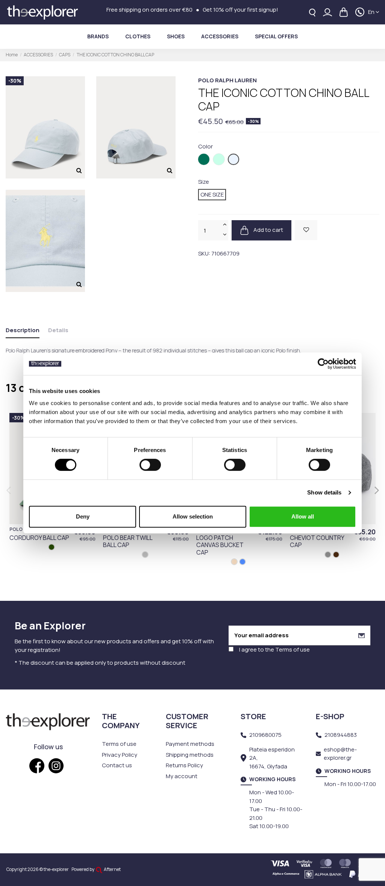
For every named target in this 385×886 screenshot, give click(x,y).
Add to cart (267, 230)
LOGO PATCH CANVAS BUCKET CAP (220, 545)
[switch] (150, 465)
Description (22, 330)
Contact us (117, 765)
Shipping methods (190, 755)
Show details (324, 492)
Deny (82, 516)
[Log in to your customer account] (327, 12)
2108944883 (340, 735)
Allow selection (193, 516)
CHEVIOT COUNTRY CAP (317, 541)
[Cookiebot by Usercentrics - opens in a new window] (323, 363)
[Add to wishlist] (306, 230)
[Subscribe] (361, 636)
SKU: (204, 253)
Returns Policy (184, 765)
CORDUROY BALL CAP (39, 538)
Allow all (302, 516)
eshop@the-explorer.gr (340, 753)
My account (181, 776)
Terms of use (292, 649)
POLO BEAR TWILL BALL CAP (127, 541)
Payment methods (190, 744)
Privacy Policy (119, 755)
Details (58, 330)
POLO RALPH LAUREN (227, 80)
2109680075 (265, 735)
